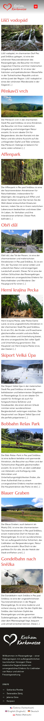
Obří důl (9, 225)
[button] (36, 6)
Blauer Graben (15, 493)
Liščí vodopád (14, 20)
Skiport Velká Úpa (18, 355)
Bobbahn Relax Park (20, 423)
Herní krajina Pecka (19, 290)
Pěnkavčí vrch (14, 91)
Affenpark (10, 154)
